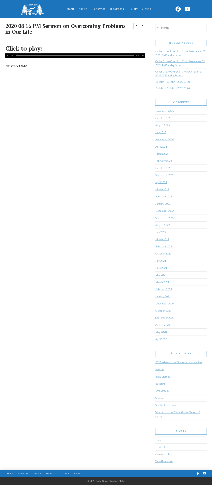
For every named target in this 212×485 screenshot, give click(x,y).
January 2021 (162, 296)
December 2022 (164, 210)
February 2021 (163, 289)
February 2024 (163, 160)
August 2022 (162, 225)
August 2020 (162, 324)
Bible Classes (162, 376)
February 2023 (163, 196)
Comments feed (164, 454)
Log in (158, 440)
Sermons (160, 397)
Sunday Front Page (166, 405)
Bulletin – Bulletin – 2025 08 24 (172, 88)
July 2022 (160, 232)
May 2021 (161, 275)
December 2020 (164, 303)
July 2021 (160, 260)
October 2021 (163, 253)
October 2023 (163, 168)
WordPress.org (164, 461)
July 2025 (160, 132)
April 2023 (161, 182)
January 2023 (162, 203)
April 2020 (161, 339)
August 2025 (162, 125)
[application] (75, 55)
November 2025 (164, 111)
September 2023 (164, 175)
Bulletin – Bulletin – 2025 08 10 (172, 81)
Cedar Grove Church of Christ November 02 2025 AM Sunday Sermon (180, 52)
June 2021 (161, 267)
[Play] (7, 55)
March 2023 (162, 189)
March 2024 (162, 153)
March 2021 (162, 282)
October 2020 (163, 310)
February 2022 (163, 246)
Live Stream (162, 390)
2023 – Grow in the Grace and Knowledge (178, 362)
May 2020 (161, 332)
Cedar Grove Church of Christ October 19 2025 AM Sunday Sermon (178, 73)
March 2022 (162, 239)
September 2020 (164, 317)
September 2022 (164, 218)
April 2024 (161, 146)
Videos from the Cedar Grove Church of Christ (177, 414)
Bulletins (160, 383)
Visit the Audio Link (16, 65)
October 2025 (163, 118)
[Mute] (143, 55)
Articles (159, 369)
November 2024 (164, 139)
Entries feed (162, 447)
